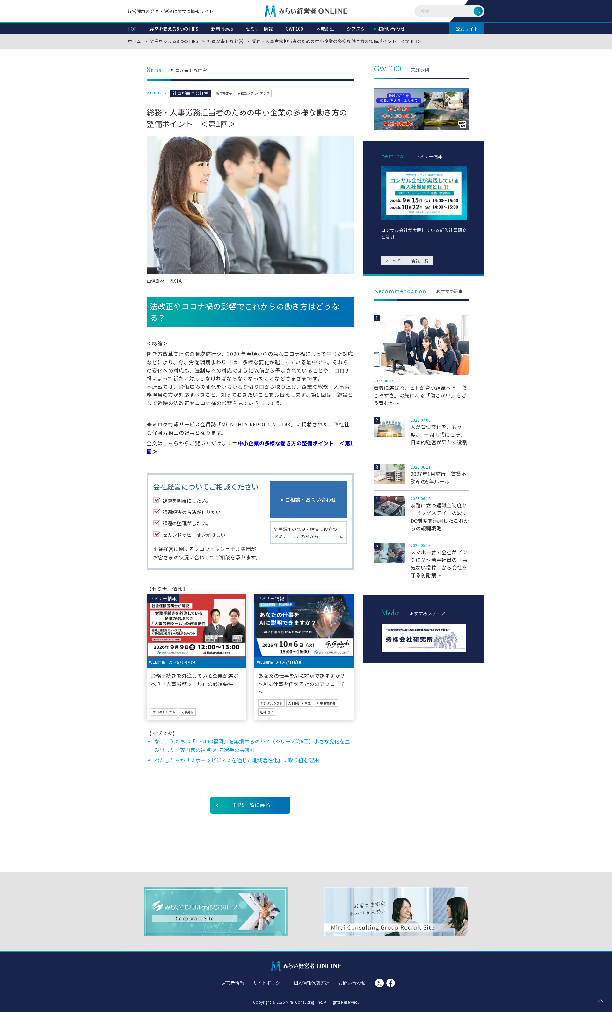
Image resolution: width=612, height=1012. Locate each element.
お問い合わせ (352, 982)
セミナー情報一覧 (407, 260)
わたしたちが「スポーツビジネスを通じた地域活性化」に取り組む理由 (236, 760)
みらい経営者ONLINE (306, 11)
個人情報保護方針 (312, 982)
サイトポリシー (269, 982)
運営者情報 (233, 982)
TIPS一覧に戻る (251, 805)
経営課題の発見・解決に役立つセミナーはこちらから (305, 532)
